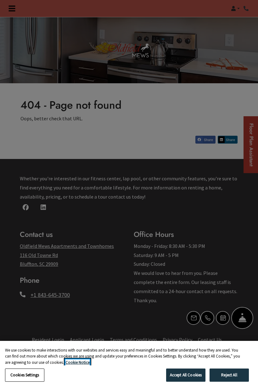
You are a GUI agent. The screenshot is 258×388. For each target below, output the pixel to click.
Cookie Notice (77, 362)
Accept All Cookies (186, 375)
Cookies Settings (24, 375)
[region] (129, 364)
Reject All (229, 375)
